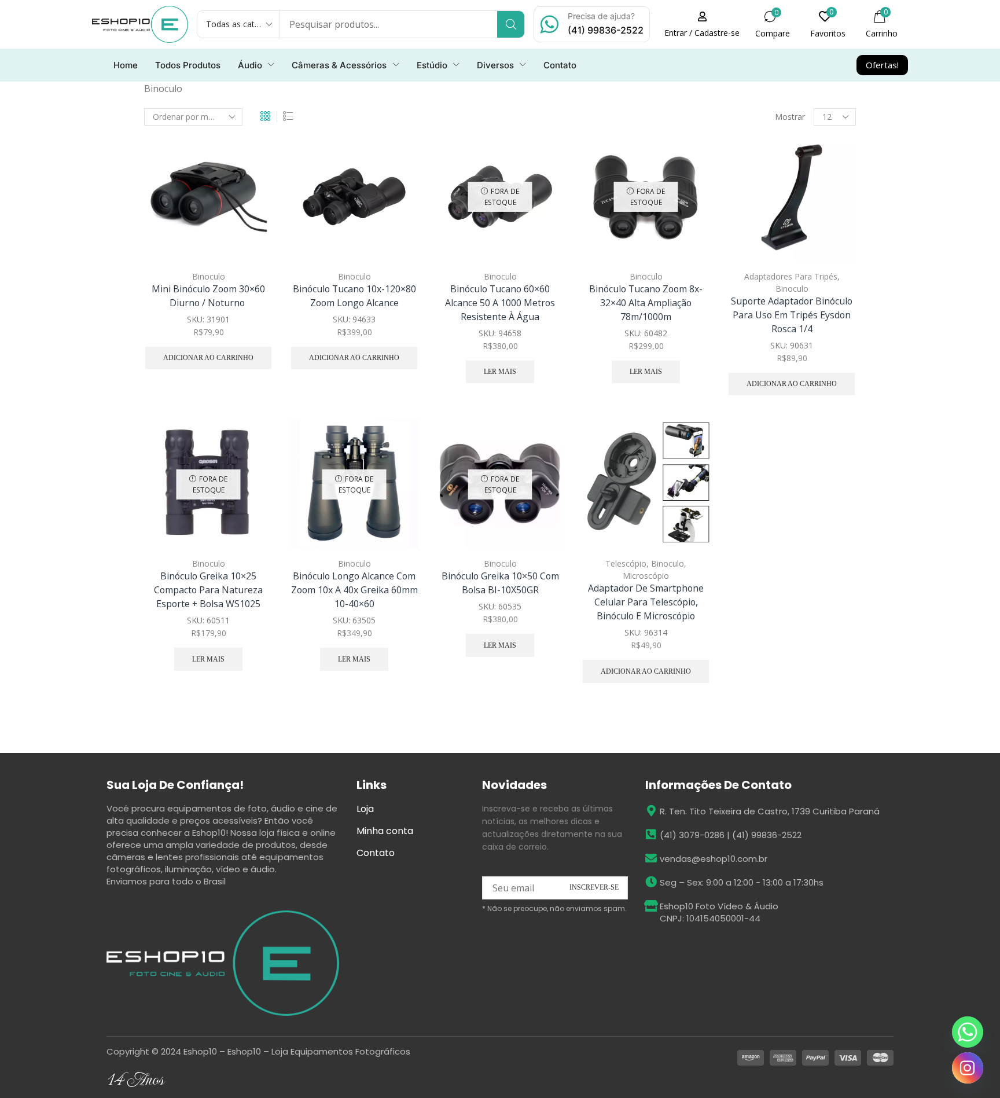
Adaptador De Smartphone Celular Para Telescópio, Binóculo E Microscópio (646, 602)
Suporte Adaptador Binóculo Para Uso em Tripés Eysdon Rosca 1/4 (791, 315)
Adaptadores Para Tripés (790, 276)
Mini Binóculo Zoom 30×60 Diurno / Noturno (208, 295)
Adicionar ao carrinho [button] (251, 185)
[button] (702, 24)
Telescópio (625, 563)
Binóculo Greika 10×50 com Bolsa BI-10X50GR (500, 583)
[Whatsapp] (967, 1032)
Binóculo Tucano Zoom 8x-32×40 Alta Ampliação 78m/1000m (646, 302)
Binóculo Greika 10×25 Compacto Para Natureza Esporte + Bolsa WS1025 (208, 590)
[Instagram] (967, 1068)
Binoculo (208, 276)
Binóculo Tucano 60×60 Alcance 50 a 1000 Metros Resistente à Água (500, 302)
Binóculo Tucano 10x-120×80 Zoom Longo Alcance (354, 295)
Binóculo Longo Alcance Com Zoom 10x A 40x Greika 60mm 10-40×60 (354, 590)
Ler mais (500, 372)
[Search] (510, 24)
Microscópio (646, 575)
